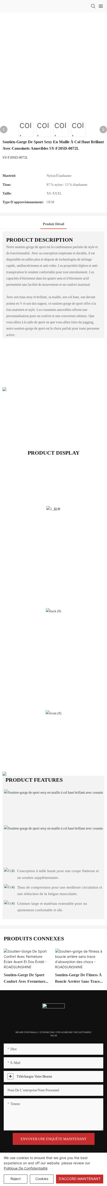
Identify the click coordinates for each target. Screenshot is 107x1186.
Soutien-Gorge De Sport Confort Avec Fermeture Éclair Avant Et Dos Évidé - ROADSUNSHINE (27, 978)
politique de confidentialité (26, 1168)
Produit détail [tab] (53, 224)
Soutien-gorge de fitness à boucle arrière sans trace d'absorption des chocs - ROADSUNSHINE (78, 978)
